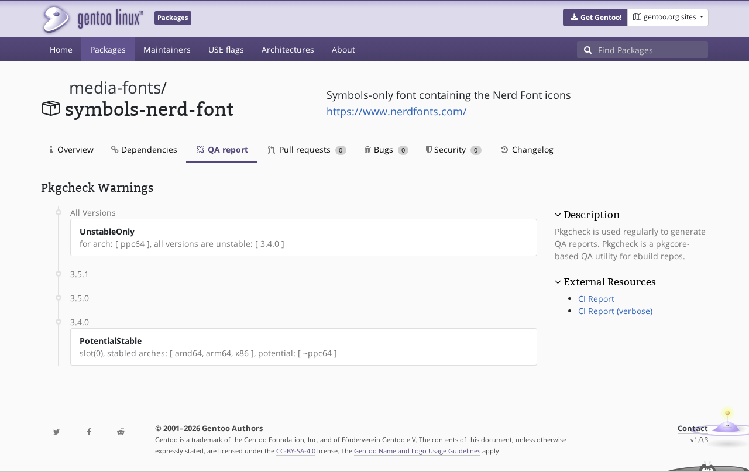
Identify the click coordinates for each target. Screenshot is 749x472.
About (343, 49)
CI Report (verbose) (615, 310)
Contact (693, 428)
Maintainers (167, 49)
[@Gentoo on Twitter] (57, 432)
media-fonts (115, 87)
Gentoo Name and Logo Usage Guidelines (417, 450)
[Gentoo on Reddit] (120, 432)
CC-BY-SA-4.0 (295, 450)
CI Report (596, 298)
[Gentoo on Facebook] (88, 432)
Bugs (388, 149)
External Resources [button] (610, 282)
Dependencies (148, 149)
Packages (108, 49)
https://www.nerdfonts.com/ (397, 111)
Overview (74, 149)
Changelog (532, 149)
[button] (595, 17)
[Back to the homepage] (92, 19)
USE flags (226, 49)
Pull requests (309, 149)
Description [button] (592, 215)
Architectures (288, 49)
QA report (226, 149)
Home (61, 49)
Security (454, 149)
